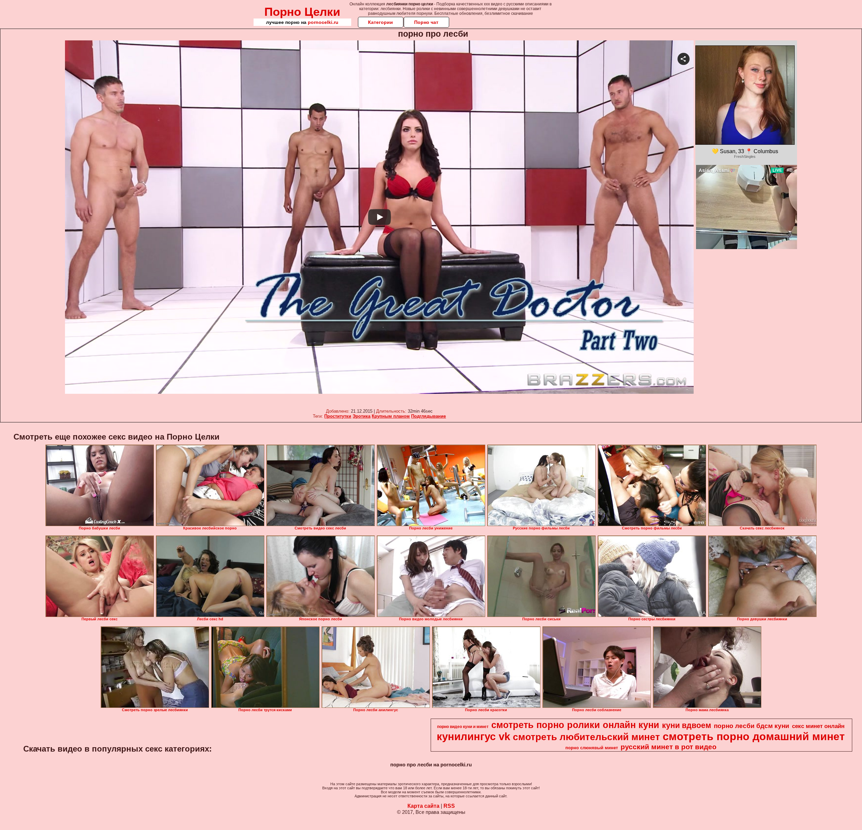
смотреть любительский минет (586, 737)
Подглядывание (428, 416)
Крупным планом (391, 416)
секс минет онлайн (818, 726)
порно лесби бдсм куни (751, 725)
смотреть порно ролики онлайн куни (575, 725)
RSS (449, 806)
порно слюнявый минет (591, 747)
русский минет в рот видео (669, 747)
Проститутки (337, 416)
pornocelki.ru (323, 22)
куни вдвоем (686, 725)
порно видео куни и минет (463, 726)
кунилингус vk (473, 736)
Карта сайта (423, 806)
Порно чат (426, 22)
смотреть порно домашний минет (754, 736)
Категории (380, 22)
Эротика (361, 416)
